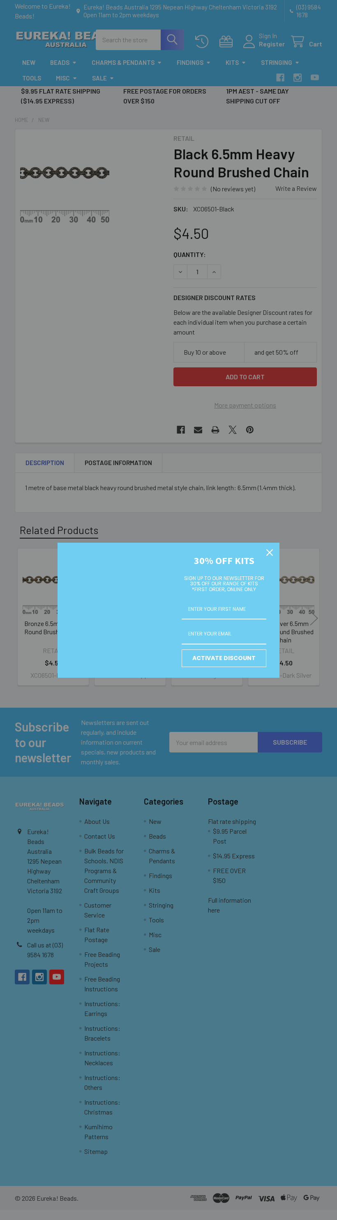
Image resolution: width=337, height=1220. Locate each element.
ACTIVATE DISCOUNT (224, 658)
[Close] (269, 552)
